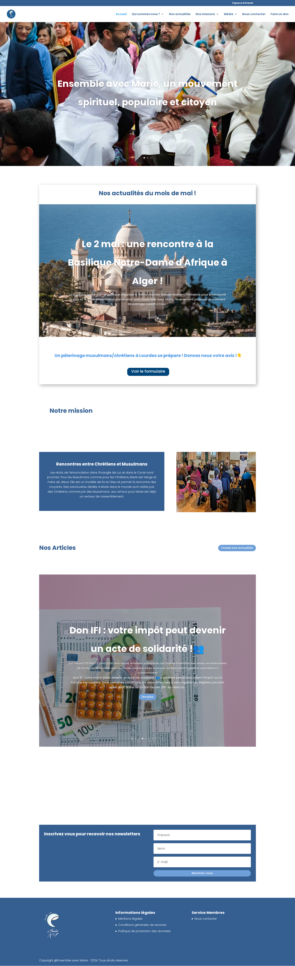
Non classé (122, 675)
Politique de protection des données (144, 931)
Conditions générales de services (142, 925)
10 (163, 738)
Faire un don (280, 14)
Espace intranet (242, 3)
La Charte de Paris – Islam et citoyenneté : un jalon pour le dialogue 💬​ (147, 642)
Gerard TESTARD (84, 675)
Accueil (121, 14)
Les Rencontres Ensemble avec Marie (141, 680)
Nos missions (205, 14)
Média (228, 14)
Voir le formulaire (148, 371)
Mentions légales (130, 919)
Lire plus (148, 704)
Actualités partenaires (145, 675)
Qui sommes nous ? (146, 14)
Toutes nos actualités (237, 548)
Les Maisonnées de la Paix (178, 675)
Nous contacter (254, 14)
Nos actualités (180, 14)
